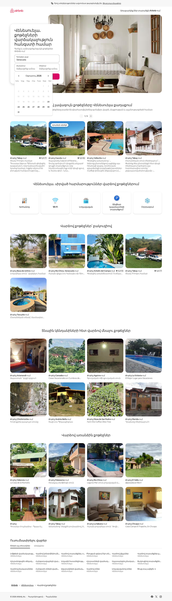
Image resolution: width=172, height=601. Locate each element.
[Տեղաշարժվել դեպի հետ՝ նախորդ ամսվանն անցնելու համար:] (19, 76)
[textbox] (25, 68)
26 (28, 107)
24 (19, 107)
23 (48, 102)
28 (38, 107)
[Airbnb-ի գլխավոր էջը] (16, 11)
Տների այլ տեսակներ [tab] (20, 546)
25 (24, 107)
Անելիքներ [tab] (39, 546)
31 (18, 112)
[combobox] (36, 59)
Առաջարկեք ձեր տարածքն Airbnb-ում (140, 10)
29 (43, 107)
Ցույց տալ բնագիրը (112, 3)
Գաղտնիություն (35, 597)
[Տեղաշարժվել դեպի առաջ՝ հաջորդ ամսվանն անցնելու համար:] (48, 76)
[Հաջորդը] (91, 116)
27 (33, 107)
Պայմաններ (51, 597)
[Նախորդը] (81, 116)
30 (48, 107)
